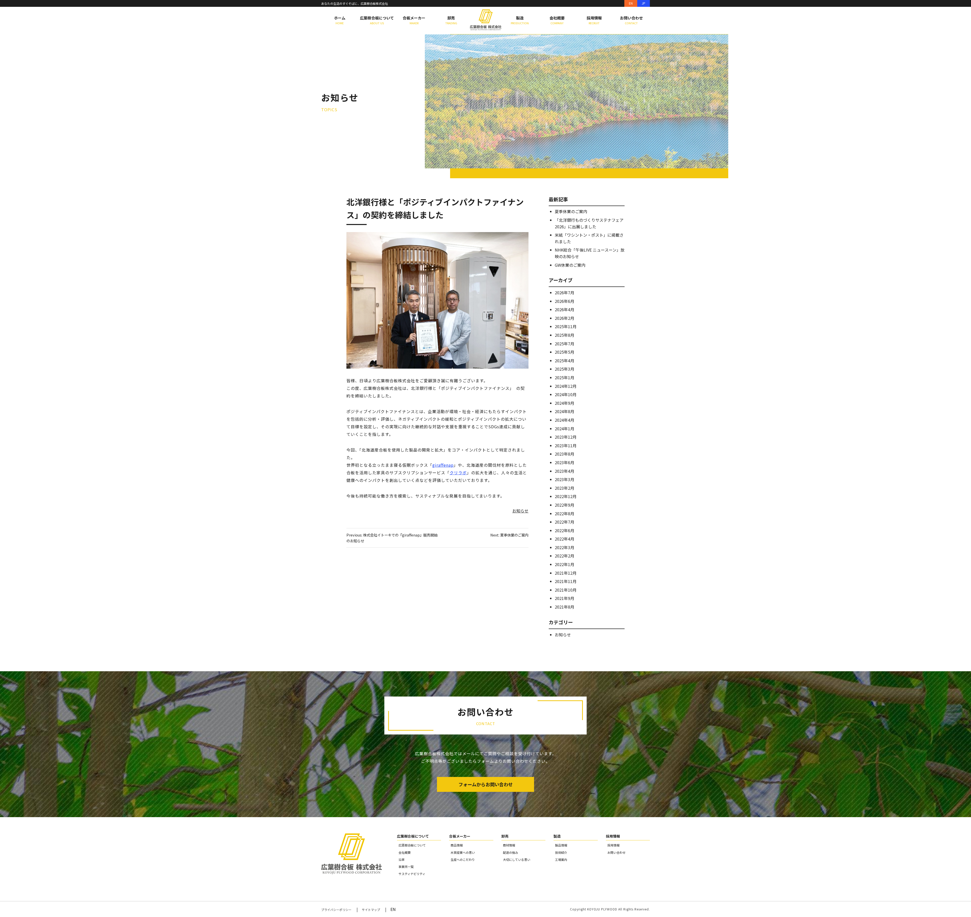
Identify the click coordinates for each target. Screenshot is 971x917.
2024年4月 (564, 420)
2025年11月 (566, 326)
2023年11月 (566, 445)
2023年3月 (564, 479)
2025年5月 (564, 352)
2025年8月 (564, 335)
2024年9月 (564, 403)
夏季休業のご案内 (571, 211)
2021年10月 (566, 590)
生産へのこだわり (463, 859)
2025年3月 (564, 369)
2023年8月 (564, 454)
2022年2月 (564, 556)
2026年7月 (564, 292)
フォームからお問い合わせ (485, 784)
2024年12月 (566, 386)
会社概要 (405, 852)
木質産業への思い (463, 852)
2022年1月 (564, 564)
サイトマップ (371, 909)
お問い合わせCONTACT (631, 20)
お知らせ (520, 511)
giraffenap (443, 465)
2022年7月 (564, 522)
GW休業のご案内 (570, 265)
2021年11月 (566, 581)
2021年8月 (564, 607)
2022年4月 (564, 539)
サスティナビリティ (412, 873)
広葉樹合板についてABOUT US (377, 20)
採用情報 (613, 845)
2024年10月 (566, 394)
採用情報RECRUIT (594, 20)
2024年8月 (564, 411)
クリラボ (458, 472)
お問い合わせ (616, 852)
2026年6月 (564, 301)
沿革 (402, 859)
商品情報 (457, 845)
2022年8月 (564, 513)
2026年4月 (564, 309)
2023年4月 (564, 471)
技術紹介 (561, 852)
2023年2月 (564, 488)
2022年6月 (564, 530)
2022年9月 (564, 505)
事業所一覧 (406, 866)
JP (643, 3)
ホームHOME (339, 20)
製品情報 (561, 845)
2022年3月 (564, 547)
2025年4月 (564, 360)
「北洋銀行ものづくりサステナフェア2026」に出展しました (589, 223)
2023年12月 (566, 437)
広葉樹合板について (412, 845)
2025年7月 (564, 344)
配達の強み (510, 852)
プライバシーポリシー (336, 909)
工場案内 (561, 859)
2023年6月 (564, 462)
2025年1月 (564, 377)
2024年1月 (564, 429)
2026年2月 (564, 318)
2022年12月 (566, 496)
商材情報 (509, 845)
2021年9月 (564, 598)
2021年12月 (566, 573)
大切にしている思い (516, 859)
